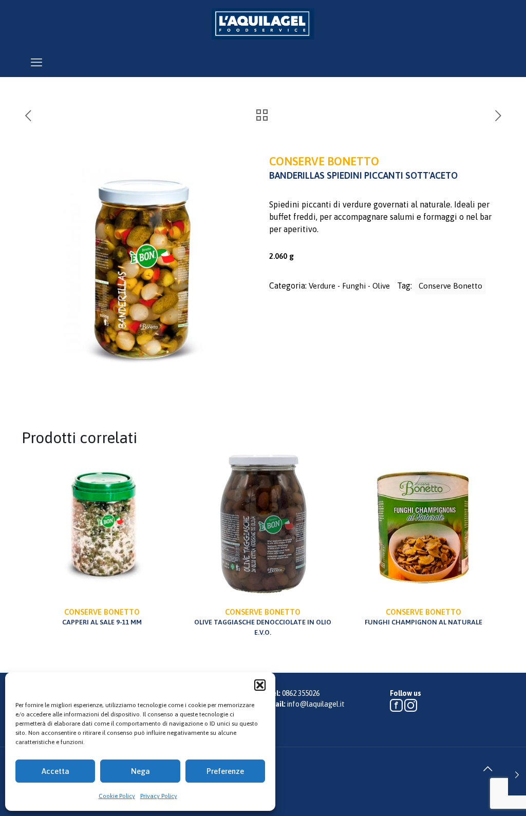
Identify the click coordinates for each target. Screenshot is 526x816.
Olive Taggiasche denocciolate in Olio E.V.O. (262, 622)
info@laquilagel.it (316, 704)
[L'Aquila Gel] (263, 23)
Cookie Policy (117, 796)
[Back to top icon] (487, 769)
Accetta (55, 771)
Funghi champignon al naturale (423, 617)
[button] (260, 685)
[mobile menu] (36, 62)
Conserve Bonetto (450, 285)
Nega (140, 771)
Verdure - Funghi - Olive (349, 285)
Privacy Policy (158, 796)
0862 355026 (301, 693)
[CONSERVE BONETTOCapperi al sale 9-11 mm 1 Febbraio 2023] (517, 774)
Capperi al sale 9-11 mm (102, 617)
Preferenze (225, 771)
